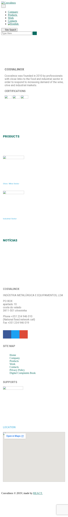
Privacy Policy (17, 370)
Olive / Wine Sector (11, 184)
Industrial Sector (10, 219)
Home (13, 355)
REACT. (38, 493)
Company (13, 11)
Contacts (12, 20)
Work (11, 17)
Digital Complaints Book (23, 373)
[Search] (35, 33)
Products (13, 14)
